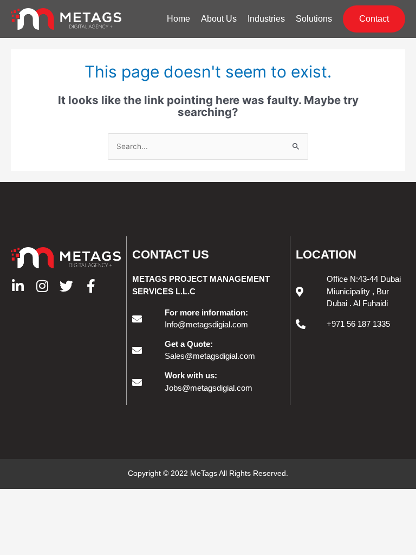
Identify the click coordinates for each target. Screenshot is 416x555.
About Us (219, 18)
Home (178, 18)
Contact (374, 18)
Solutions (314, 18)
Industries (266, 18)
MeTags (203, 473)
